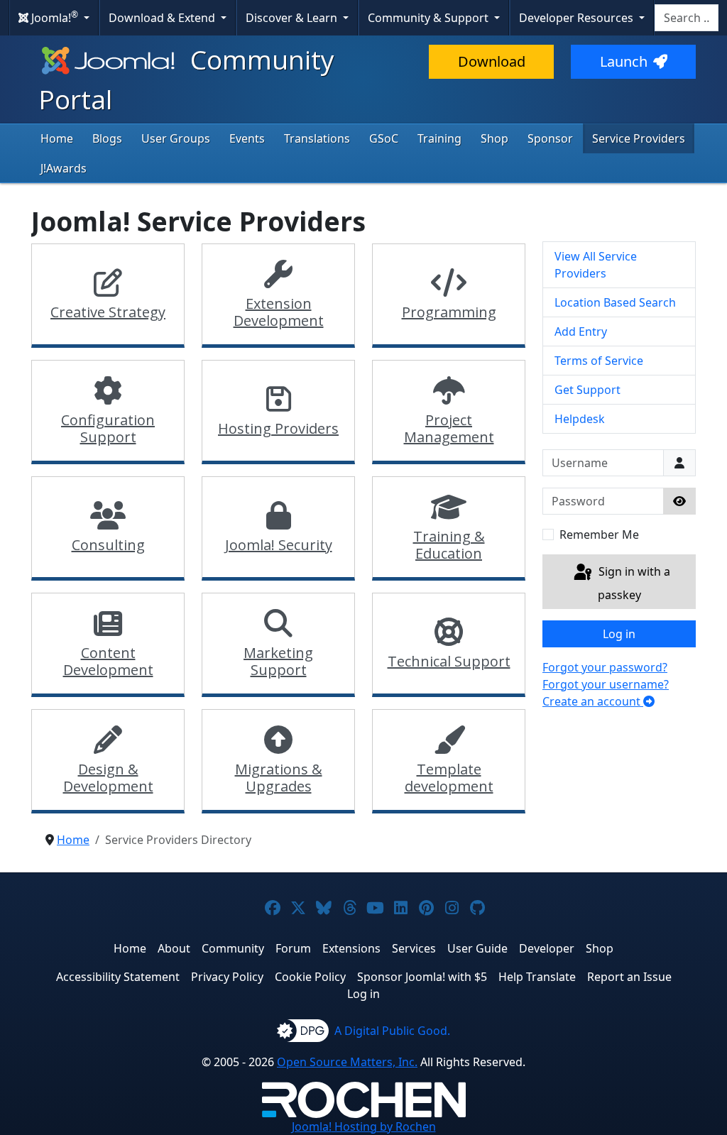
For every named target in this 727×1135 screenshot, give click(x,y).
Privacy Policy (227, 977)
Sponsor (550, 138)
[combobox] (686, 17)
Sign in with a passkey (633, 583)
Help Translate (537, 977)
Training (439, 138)
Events (247, 138)
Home (56, 138)
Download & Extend (163, 18)
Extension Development (279, 312)
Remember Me (599, 534)
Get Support (587, 389)
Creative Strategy (107, 312)
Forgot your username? (605, 684)
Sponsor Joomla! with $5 (422, 977)
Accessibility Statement (118, 977)
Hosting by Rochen (364, 1126)
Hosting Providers (278, 428)
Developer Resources (577, 18)
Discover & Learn (293, 18)
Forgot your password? (604, 667)
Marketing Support (278, 661)
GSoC (383, 138)
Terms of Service (598, 360)
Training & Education (449, 545)
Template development (449, 778)
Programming (449, 312)
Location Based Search (615, 302)
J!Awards (63, 168)
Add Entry (580, 331)
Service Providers (638, 138)
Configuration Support (108, 428)
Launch (623, 61)
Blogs (107, 138)
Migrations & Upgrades (278, 778)
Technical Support (449, 661)
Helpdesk (579, 419)
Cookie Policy (310, 977)
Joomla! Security (278, 544)
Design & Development (108, 778)
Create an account (592, 701)
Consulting (108, 544)
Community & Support (429, 18)
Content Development (108, 661)
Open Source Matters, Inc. (347, 1062)
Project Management (449, 428)
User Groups (175, 138)
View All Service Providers (595, 264)
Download (491, 61)
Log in (619, 634)
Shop (494, 138)
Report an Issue (629, 977)
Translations (317, 138)
